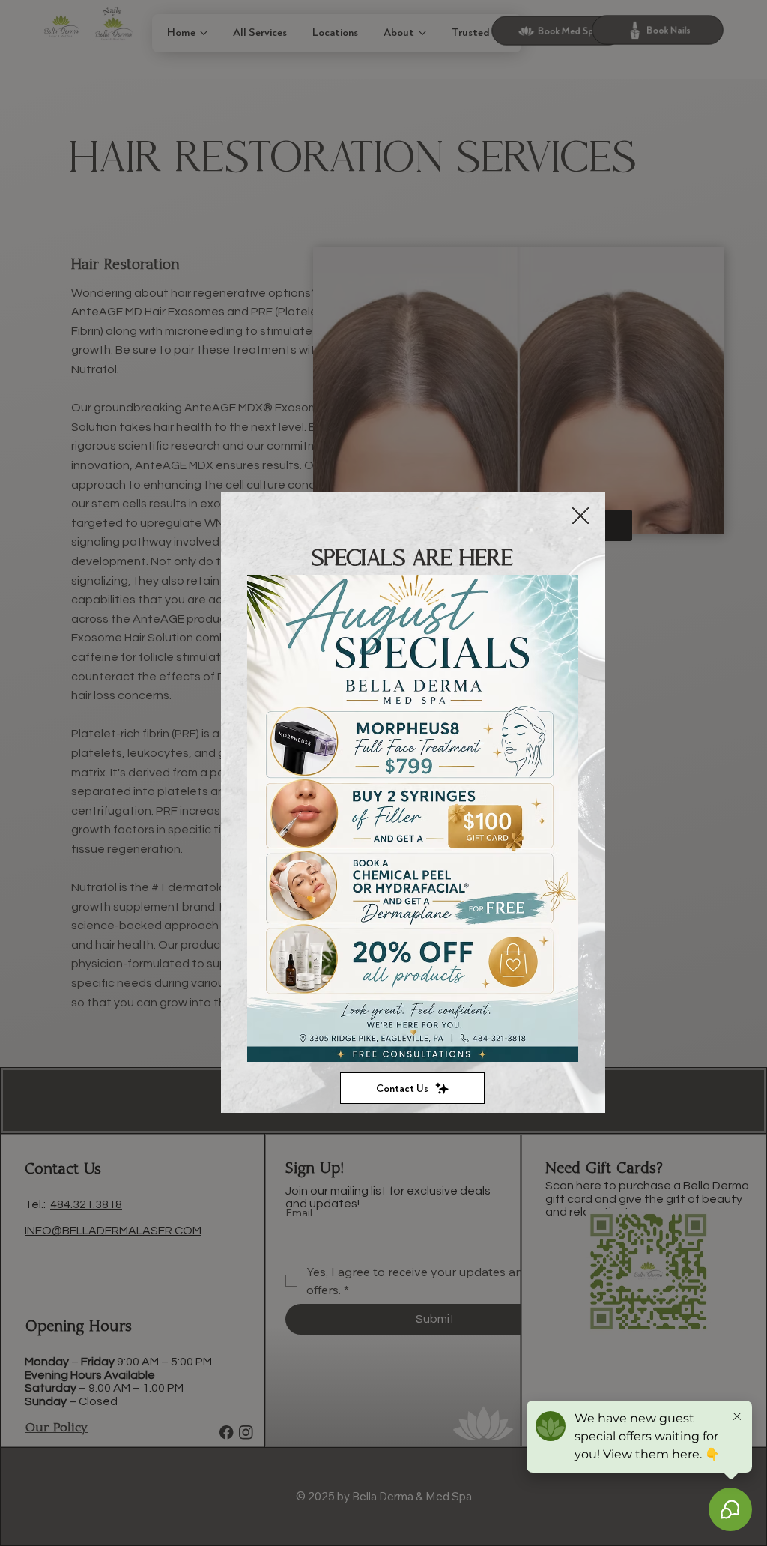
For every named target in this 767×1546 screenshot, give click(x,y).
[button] (580, 516)
